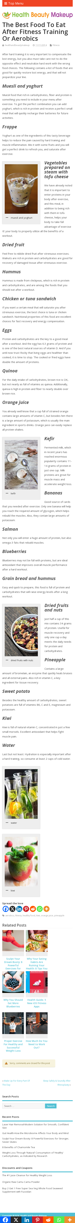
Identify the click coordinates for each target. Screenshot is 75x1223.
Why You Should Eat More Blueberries (13, 1003)
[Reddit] (33, 909)
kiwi (38, 915)
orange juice (47, 915)
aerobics (9, 915)
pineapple (59, 915)
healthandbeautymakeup (17, 45)
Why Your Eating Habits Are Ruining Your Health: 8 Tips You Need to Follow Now (36, 967)
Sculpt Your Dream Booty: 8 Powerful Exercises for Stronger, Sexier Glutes (13, 967)
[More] (46, 909)
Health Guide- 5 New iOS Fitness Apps (36, 1003)
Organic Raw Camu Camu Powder (21, 1181)
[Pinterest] (26, 909)
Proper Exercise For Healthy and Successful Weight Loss (13, 1045)
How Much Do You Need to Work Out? (36, 1044)
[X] (12, 909)
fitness (18, 915)
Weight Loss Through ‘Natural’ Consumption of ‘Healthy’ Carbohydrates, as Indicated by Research (32, 1154)
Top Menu (16, 3)
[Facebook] (6, 909)
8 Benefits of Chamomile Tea (18, 1147)
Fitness (56, 45)
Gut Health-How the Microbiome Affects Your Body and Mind (35, 1133)
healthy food (29, 915)
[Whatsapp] (40, 909)
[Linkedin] (19, 909)
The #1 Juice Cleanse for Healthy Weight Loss (27, 1175)
